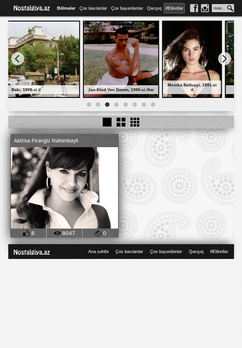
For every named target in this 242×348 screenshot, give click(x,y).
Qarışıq (154, 8)
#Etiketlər (174, 8)
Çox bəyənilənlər (127, 8)
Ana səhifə (98, 251)
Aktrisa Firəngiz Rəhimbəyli (46, 141)
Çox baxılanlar (93, 8)
